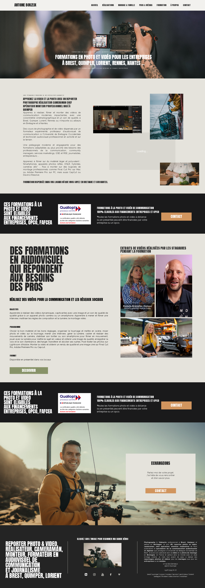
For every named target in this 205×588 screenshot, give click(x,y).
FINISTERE (164, 576)
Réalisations (108, 5)
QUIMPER (155, 574)
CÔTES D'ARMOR (174, 576)
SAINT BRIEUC (183, 574)
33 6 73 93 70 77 (171, 570)
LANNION (175, 574)
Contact (187, 5)
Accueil (94, 5)
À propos (175, 5)
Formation (161, 5)
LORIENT (191, 574)
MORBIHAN (183, 576)
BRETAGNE (157, 576)
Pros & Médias (145, 5)
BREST (149, 574)
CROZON (162, 574)
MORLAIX (168, 574)
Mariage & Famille (126, 5)
